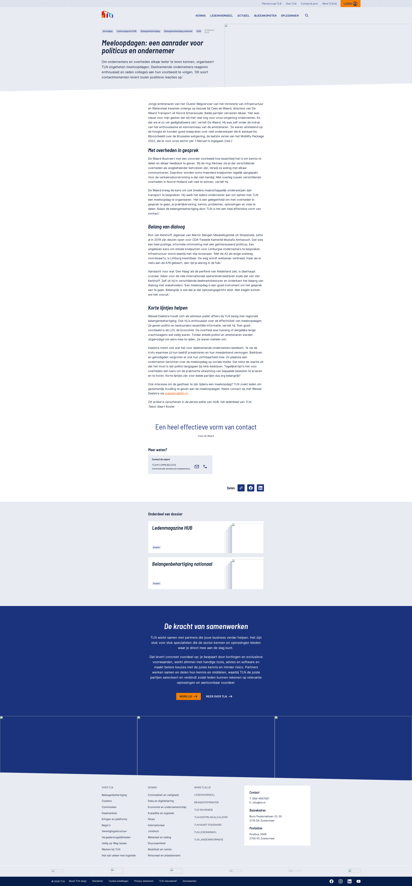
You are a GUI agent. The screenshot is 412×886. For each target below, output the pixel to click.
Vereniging (107, 31)
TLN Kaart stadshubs (207, 824)
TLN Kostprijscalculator (211, 817)
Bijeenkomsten (265, 15)
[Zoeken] (306, 15)
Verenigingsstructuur (114, 831)
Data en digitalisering (161, 800)
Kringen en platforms (114, 819)
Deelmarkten (109, 813)
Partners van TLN (271, 3)
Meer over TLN (216, 696)
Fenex (151, 819)
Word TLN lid (329, 3)
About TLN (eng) (77, 881)
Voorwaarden (189, 881)
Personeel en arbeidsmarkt (164, 855)
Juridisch (153, 831)
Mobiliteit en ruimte (160, 849)
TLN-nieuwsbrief (168, 881)
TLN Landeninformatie (208, 839)
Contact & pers (309, 3)
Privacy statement (143, 881)
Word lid (185, 696)
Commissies (109, 807)
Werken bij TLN (111, 849)
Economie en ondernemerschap (167, 807)
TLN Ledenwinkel (205, 832)
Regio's (106, 825)
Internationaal (156, 825)
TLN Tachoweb (203, 809)
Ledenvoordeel (221, 15)
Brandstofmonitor (206, 802)
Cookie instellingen (118, 881)
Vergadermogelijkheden (116, 837)
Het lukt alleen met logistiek (119, 855)
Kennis (201, 15)
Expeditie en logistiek (161, 813)
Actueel (243, 15)
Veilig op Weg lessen (114, 843)
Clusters (107, 800)
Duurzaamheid (156, 843)
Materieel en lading (159, 837)
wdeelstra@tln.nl (176, 393)
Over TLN (291, 3)
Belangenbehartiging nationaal (178, 31)
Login (348, 3)
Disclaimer (97, 881)
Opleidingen (290, 15)
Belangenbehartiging (150, 31)
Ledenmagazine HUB (126, 31)
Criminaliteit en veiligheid (163, 795)
